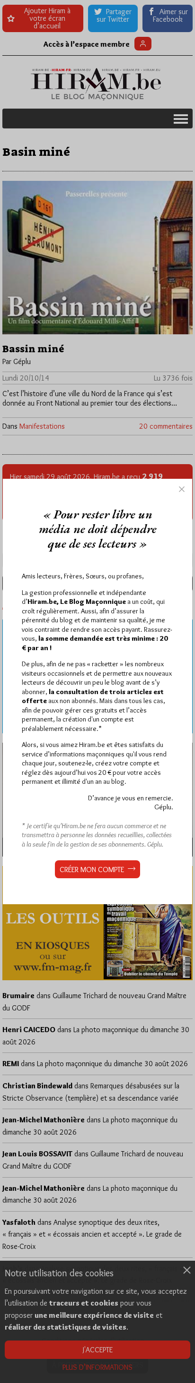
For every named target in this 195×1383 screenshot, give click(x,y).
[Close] (181, 489)
